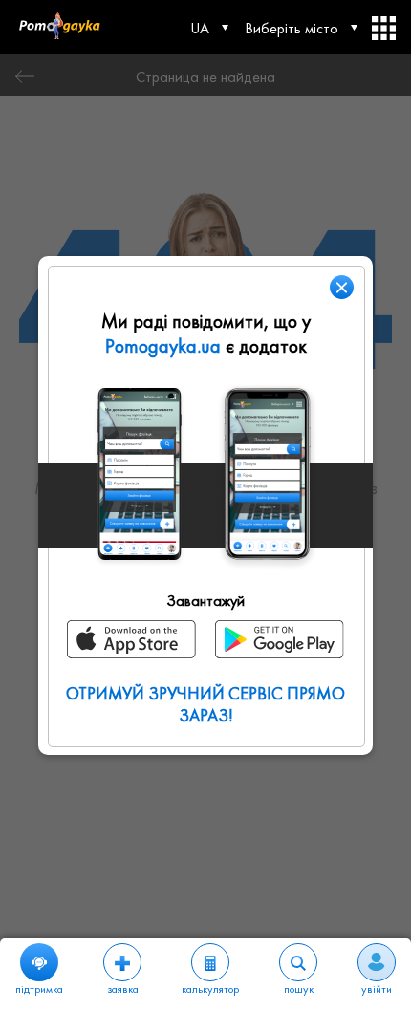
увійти (376, 989)
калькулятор (210, 989)
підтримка (39, 989)
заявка (123, 989)
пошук (299, 989)
